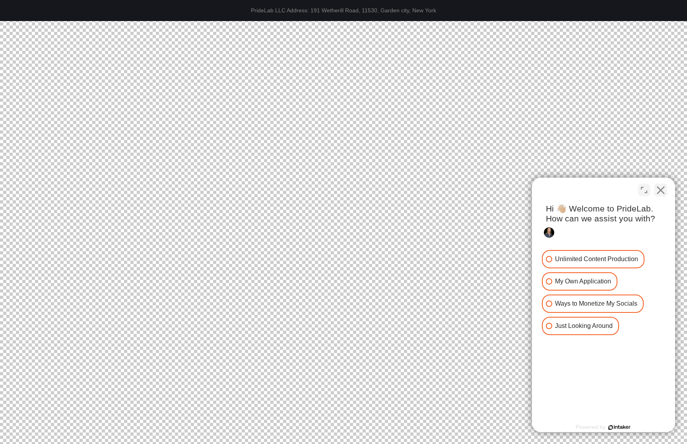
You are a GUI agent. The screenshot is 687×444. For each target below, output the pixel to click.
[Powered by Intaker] (619, 427)
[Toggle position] (644, 190)
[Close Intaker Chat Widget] (660, 190)
